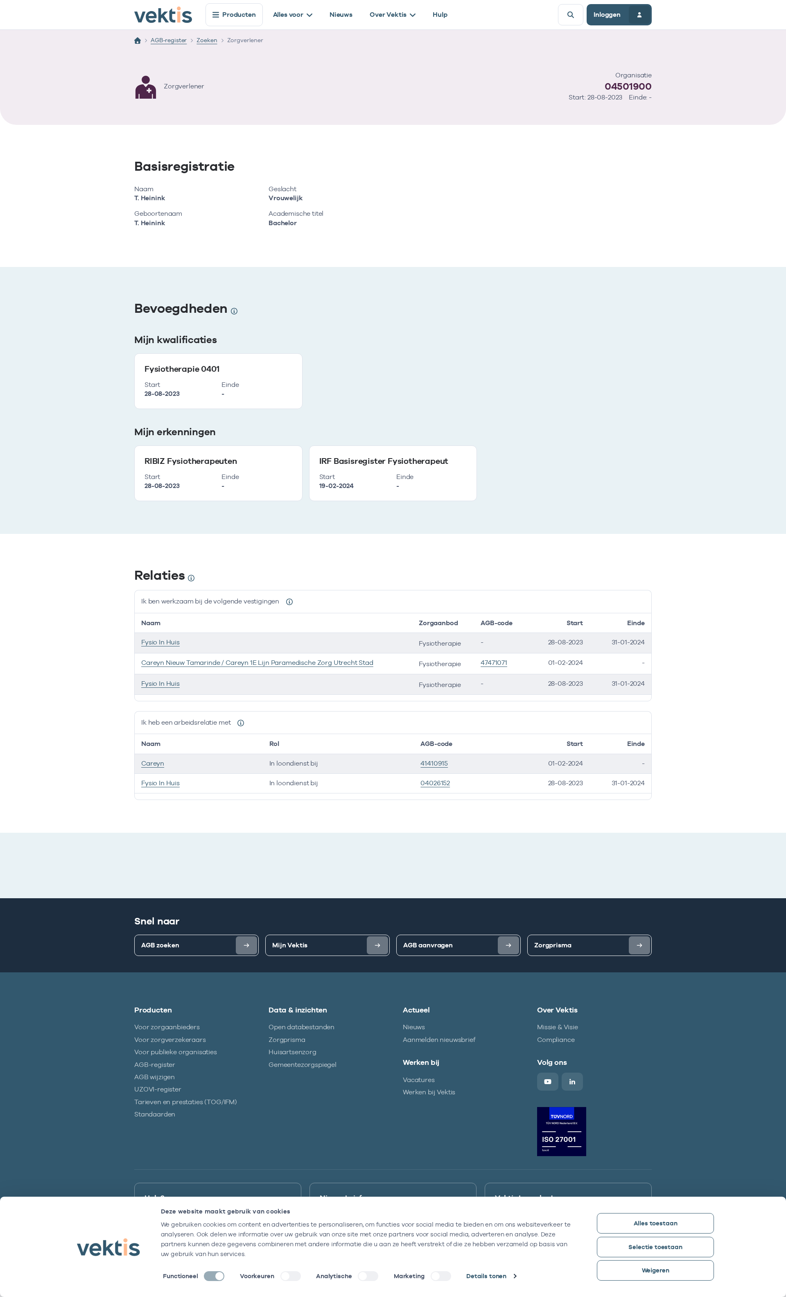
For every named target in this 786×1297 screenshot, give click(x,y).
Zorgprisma (287, 1040)
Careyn (152, 763)
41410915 (434, 763)
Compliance (555, 1040)
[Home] (137, 40)
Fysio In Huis (160, 642)
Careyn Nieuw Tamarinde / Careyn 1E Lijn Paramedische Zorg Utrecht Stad (257, 663)
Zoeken (206, 40)
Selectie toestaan (655, 1246)
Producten (239, 14)
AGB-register (169, 40)
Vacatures (419, 1080)
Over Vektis (388, 14)
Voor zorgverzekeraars (170, 1040)
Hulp (440, 14)
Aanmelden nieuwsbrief (439, 1040)
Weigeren (655, 1270)
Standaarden (154, 1114)
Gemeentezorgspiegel (303, 1065)
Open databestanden (301, 1027)
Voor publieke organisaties (175, 1052)
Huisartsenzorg (292, 1052)
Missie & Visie (557, 1027)
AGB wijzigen (154, 1077)
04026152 (435, 783)
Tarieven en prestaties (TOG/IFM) (185, 1102)
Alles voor (288, 14)
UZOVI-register (157, 1089)
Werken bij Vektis (429, 1092)
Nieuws (341, 14)
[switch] (290, 1276)
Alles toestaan (656, 1223)
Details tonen (486, 1275)
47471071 (494, 663)
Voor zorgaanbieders (167, 1027)
